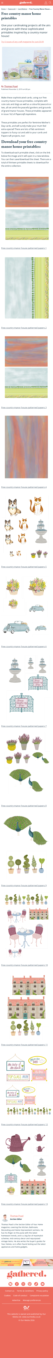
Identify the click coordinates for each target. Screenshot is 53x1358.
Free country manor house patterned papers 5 (24, 566)
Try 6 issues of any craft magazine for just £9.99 (22, 41)
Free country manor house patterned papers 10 (24, 965)
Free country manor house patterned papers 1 (24, 248)
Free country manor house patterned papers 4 (24, 487)
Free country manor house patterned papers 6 (24, 646)
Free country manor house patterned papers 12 (24, 1124)
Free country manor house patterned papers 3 (24, 407)
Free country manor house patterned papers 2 (24, 327)
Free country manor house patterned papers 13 (24, 1204)
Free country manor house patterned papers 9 (24, 885)
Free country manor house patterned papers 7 (24, 726)
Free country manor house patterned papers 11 (24, 1044)
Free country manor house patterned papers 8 (24, 805)
